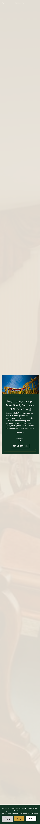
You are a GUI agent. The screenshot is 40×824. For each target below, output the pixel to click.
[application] (20, 814)
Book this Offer (20, 446)
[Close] (35, 378)
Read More (20, 433)
